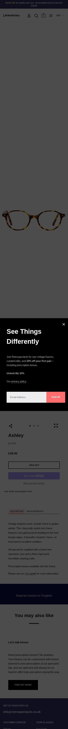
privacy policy (18, 381)
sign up (55, 397)
